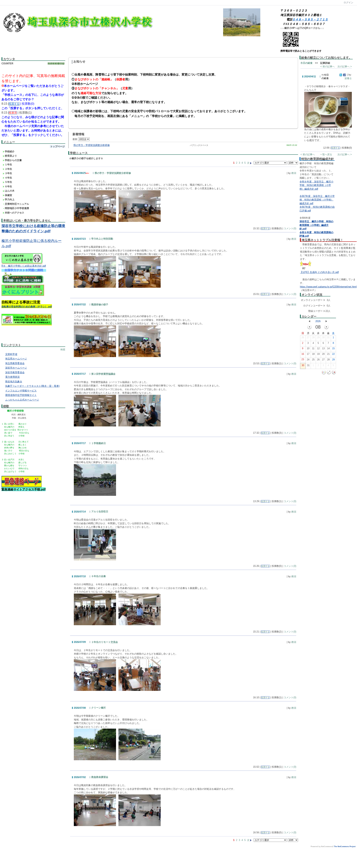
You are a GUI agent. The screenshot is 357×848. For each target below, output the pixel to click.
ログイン (348, 2)
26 (302, 337)
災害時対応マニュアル (17, 204)
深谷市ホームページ (16, 367)
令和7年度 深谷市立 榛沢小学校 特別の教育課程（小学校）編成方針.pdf (317, 200)
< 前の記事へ (327, 66)
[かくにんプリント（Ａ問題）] (22, 295)
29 (318, 337)
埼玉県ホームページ (16, 358)
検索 (62, 349)
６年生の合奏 (98, 576)
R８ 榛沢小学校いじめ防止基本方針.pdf (23, 265)
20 (323, 354)
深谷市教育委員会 (15, 372)
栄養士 (348, 78)
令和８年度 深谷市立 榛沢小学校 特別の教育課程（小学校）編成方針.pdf (316, 185)
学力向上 (10, 199)
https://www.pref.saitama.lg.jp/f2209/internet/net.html (328, 286)
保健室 (8, 195)
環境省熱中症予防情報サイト (21, 395)
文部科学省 (11, 354)
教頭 (293, 173)
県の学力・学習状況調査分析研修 (91, 145)
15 (333, 348)
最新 (75, 139)
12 (318, 348)
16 (302, 354)
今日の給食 (306, 63)
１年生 (8, 164)
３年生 (8, 173)
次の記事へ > (344, 66)
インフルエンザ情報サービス (21, 390)
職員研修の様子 (99, 304)
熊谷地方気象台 (13, 381)
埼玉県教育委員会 (15, 363)
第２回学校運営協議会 (103, 373)
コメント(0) (290, 228)
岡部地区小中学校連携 (17, 208)
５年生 (8, 182)
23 (302, 359)
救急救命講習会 (99, 777)
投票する (265, 228)
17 (308, 354)
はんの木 (10, 190)
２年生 (8, 169)
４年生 (8, 177)
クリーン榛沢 (98, 707)
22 (333, 354)
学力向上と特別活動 (102, 238)
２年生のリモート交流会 (104, 642)
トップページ (57, 146)
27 (308, 337)
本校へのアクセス (14, 212)
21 (328, 354)
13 (323, 348)
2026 (318, 321)
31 (328, 337)
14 (328, 348)
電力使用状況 (12, 376)
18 (313, 354)
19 (318, 354)
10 (308, 348)
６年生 (8, 186)
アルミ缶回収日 (99, 511)
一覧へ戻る (326, 154)
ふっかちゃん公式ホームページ (22, 399)
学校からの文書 (13, 160)
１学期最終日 (98, 443)
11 (313, 348)
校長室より (11, 155)
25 (313, 359)
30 (323, 337)
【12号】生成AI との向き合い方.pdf (319, 272)
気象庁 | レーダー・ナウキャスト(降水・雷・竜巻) (32, 386)
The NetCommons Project (345, 846)
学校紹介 (10, 151)
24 (308, 359)
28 (313, 337)
